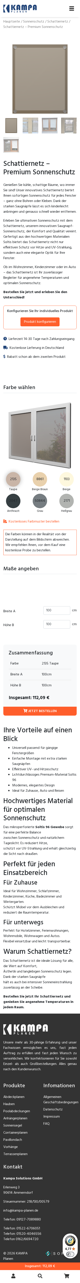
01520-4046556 (28, 1234)
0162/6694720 (27, 1239)
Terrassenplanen (15, 1154)
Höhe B (8, 625)
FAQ (46, 1124)
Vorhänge (10, 1147)
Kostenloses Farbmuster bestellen (33, 522)
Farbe (14, 663)
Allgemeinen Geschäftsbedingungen (60, 1099)
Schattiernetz (57, 22)
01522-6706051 (28, 1228)
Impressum (51, 1117)
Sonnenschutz (33, 22)
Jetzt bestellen (42, 711)
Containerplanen (15, 1133)
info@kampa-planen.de (20, 1211)
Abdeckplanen (13, 1097)
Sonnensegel (12, 1126)
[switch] (70, 1254)
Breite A (9, 611)
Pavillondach (12, 1140)
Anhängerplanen (15, 1118)
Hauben (9, 1104)
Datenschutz (53, 1109)
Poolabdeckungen (16, 1111)
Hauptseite (11, 22)
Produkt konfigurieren (40, 322)
